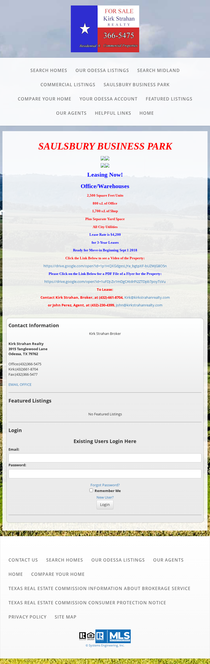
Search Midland (158, 70)
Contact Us (23, 560)
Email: (13, 449)
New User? (105, 497)
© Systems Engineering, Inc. (105, 645)
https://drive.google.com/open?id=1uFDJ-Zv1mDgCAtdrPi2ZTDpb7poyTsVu (105, 281)
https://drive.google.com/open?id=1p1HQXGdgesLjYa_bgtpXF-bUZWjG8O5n (105, 265)
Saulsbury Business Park (137, 85)
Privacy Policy (27, 617)
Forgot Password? (105, 484)
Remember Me (107, 490)
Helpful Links (113, 113)
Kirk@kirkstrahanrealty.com (147, 297)
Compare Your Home (44, 99)
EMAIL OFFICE (19, 384)
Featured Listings (169, 99)
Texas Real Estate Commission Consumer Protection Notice (87, 603)
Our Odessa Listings (102, 70)
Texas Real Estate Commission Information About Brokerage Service (99, 588)
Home (146, 113)
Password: (17, 464)
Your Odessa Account (109, 99)
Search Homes (48, 70)
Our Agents (71, 113)
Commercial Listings (67, 85)
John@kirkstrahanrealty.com (139, 305)
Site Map (66, 617)
